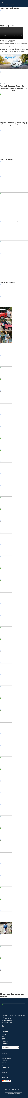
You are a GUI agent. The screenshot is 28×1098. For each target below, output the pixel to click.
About (3, 1070)
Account (3, 1064)
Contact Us (4, 1072)
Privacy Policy (5, 1060)
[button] (3, 84)
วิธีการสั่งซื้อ (4, 1053)
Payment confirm (5, 1055)
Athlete (3, 1040)
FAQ (3, 1065)
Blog (3, 1036)
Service (3, 1038)
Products (4, 1034)
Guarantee (4, 1062)
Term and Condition (6, 1058)
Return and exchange (7, 1056)
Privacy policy (10, 1092)
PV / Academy (5, 1041)
